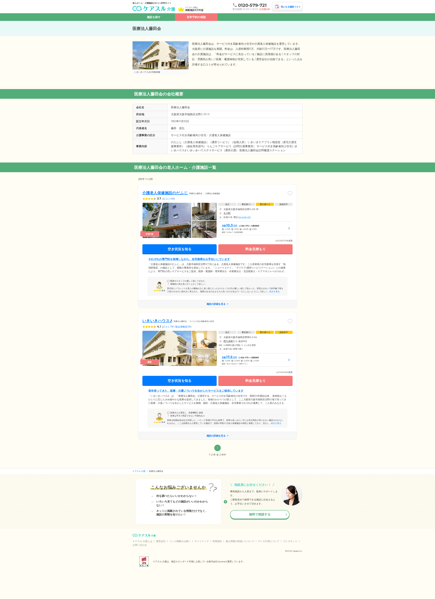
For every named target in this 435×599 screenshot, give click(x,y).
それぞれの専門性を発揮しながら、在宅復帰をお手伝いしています (189, 259)
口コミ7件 (168, 326)
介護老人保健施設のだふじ (165, 193)
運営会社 (161, 541)
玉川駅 (227, 213)
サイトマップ (201, 541)
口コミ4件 (168, 198)
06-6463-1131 (244, 217)
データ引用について (268, 541)
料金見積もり (255, 249)
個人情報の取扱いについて (240, 541)
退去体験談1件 (183, 326)
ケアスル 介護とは (142, 541)
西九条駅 (228, 341)
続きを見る (274, 291)
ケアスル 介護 (139, 471)
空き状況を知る (180, 249)
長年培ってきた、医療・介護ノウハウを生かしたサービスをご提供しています (195, 390)
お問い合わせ (140, 544)
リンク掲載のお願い (180, 541)
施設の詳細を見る (216, 303)
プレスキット (290, 541)
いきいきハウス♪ (157, 320)
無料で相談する (260, 514)
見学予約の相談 (196, 17)
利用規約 (217, 541)
